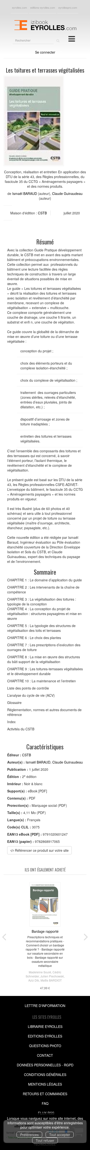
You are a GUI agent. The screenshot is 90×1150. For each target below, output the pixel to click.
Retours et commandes (45, 1093)
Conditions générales (45, 1074)
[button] (34, 121)
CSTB (42, 213)
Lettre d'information (45, 1005)
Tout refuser (45, 1140)
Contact (45, 1055)
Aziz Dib (33, 980)
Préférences (29, 1134)
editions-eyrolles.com (42, 7)
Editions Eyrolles (45, 1036)
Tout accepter (59, 1134)
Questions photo (45, 1045)
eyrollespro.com (67, 7)
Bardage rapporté (45, 931)
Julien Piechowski (52, 976)
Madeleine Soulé (40, 972)
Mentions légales (45, 1084)
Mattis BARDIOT (51, 980)
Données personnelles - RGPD (45, 1065)
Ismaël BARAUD (24, 193)
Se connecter (45, 52)
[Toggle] (72, 38)
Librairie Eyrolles (45, 1026)
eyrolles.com (19, 7)
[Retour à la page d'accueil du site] (45, 24)
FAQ (45, 1103)
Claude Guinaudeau (67, 193)
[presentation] (4, 936)
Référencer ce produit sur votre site (41, 850)
